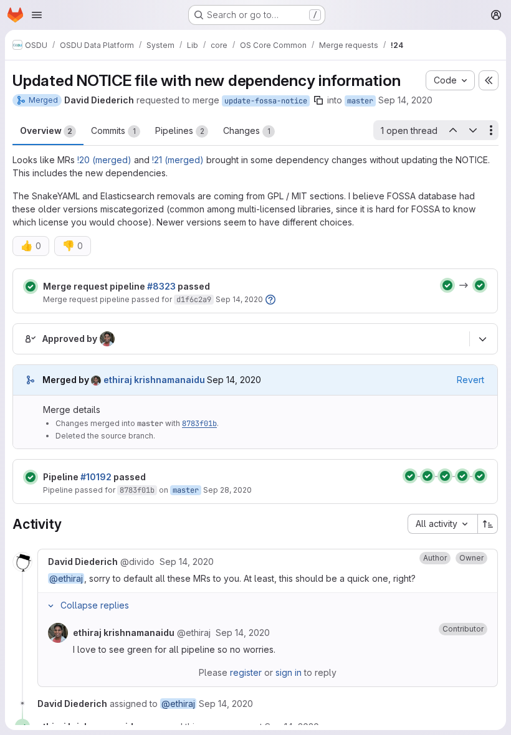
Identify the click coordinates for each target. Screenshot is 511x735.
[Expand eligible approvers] (482, 338)
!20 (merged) (104, 159)
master (360, 101)
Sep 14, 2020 (405, 100)
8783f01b (199, 424)
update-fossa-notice (265, 101)
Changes (246, 130)
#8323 (161, 286)
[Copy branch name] (318, 100)
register (246, 672)
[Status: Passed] (30, 286)
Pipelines (179, 130)
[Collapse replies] (50, 605)
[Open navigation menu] (37, 15)
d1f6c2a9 (193, 300)
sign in (288, 672)
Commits (113, 130)
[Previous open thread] (452, 130)
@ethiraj (66, 578)
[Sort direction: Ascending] (488, 524)
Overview (46, 130)
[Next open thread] (473, 130)
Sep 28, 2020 (227, 490)
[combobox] (442, 524)
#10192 (96, 477)
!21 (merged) (178, 159)
